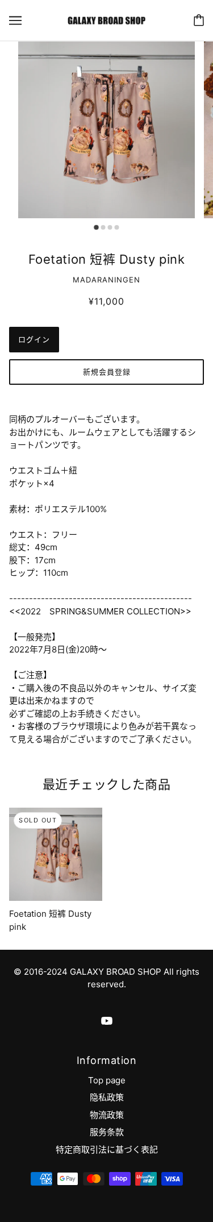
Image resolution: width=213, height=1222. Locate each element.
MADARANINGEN (106, 279)
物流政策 (107, 1114)
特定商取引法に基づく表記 (107, 1149)
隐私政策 (107, 1097)
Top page (107, 1080)
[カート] (198, 20)
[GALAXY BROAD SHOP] (106, 19)
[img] (106, 1020)
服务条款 (107, 1132)
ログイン (34, 339)
